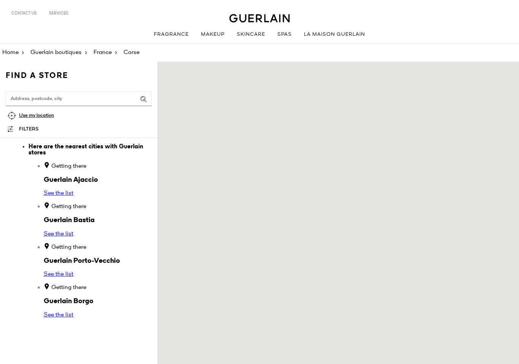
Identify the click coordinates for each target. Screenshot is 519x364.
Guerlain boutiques (56, 52)
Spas (284, 34)
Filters (29, 129)
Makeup (213, 34)
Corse (131, 52)
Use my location (36, 115)
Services (58, 13)
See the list (58, 193)
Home (10, 52)
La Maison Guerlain (334, 34)
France (102, 52)
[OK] (143, 99)
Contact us (24, 13)
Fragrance (171, 34)
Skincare (251, 34)
